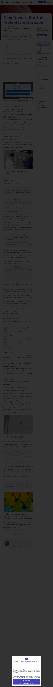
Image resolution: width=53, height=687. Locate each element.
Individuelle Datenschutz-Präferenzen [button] (26, 683)
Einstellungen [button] (25, 670)
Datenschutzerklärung (30, 668)
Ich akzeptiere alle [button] (26, 680)
